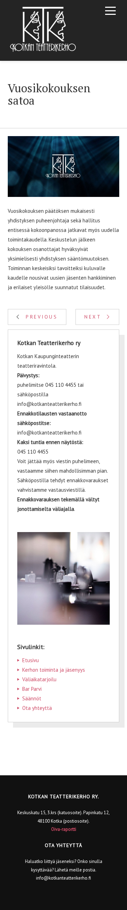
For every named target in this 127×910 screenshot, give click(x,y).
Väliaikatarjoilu (39, 679)
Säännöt (31, 698)
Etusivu (30, 660)
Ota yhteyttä (37, 708)
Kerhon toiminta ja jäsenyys (53, 669)
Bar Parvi (32, 689)
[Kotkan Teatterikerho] (43, 30)
